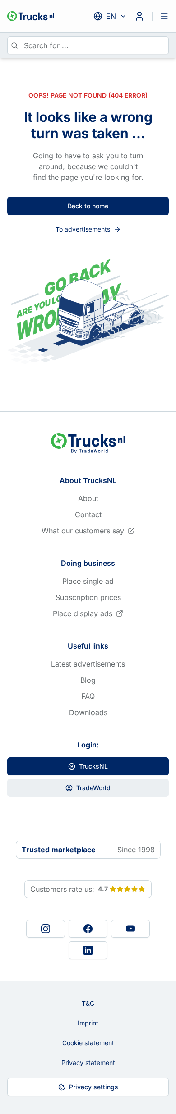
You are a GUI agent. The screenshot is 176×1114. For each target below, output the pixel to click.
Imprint (88, 1023)
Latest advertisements (88, 663)
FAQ (88, 696)
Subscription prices (88, 597)
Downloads (88, 712)
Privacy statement (88, 1062)
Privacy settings (93, 1087)
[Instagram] (45, 929)
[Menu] (164, 16)
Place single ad (88, 581)
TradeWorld (93, 788)
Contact (88, 514)
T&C (88, 1003)
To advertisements (83, 229)
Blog (88, 680)
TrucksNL (93, 766)
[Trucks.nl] (30, 16)
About (88, 498)
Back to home (88, 206)
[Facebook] (88, 929)
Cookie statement (88, 1043)
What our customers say (83, 530)
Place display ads (82, 613)
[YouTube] (130, 929)
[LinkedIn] (88, 950)
